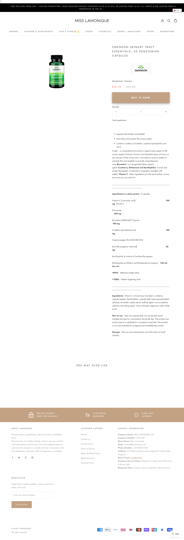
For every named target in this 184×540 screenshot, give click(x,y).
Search (84, 434)
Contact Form (136, 457)
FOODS (89, 31)
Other (150, 31)
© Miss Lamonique (21, 528)
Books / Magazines (129, 31)
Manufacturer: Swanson (122, 81)
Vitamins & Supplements (38, 31)
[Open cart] (175, 20)
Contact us (85, 439)
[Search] (168, 20)
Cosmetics (105, 31)
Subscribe (22, 504)
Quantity (115, 106)
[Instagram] (26, 457)
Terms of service (88, 448)
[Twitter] (19, 457)
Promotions (167, 31)
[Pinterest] (32, 457)
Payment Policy (87, 462)
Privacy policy (87, 443)
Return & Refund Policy (90, 453)
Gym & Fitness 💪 (69, 31)
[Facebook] (13, 457)
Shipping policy (87, 458)
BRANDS (13, 31)
